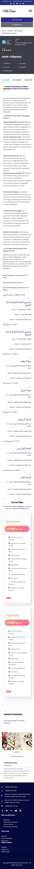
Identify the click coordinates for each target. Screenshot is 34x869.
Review (4, 48)
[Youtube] (17, 3)
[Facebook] (11, 3)
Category (17, 39)
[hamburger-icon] (30, 11)
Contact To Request (17, 756)
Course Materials (6, 838)
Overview (5, 80)
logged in (15, 720)
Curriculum (17, 80)
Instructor (9, 40)
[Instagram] (20, 3)
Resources (4, 840)
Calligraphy (24, 43)
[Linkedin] (23, 3)
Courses (4, 836)
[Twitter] (14, 3)
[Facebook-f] (2, 811)
